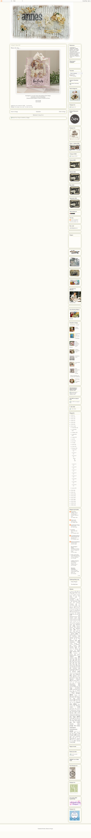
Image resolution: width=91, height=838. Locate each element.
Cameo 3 (78, 611)
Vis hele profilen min (74, 221)
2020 (72, 420)
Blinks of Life (73, 608)
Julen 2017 (74, 663)
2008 (72, 504)
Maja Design (77, 676)
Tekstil (71, 718)
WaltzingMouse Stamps (75, 738)
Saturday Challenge (73, 569)
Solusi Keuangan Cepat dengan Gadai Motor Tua (75, 571)
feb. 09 (74, 478)
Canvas (72, 613)
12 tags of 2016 (77, 593)
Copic (71, 615)
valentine (78, 732)
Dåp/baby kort (72, 637)
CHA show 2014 (76, 614)
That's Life (73, 520)
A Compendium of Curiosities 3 (75, 600)
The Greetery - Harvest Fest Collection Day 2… (74, 563)
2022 (72, 416)
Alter (70, 602)
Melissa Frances (75, 679)
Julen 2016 (77, 662)
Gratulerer (72, 642)
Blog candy (78, 608)
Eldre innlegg (62, 111)
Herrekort (72, 647)
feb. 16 (74, 472)
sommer (78, 708)
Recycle (72, 697)
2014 (72, 494)
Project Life (77, 695)
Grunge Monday (73, 643)
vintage (71, 735)
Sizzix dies (22, 107)
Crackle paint (73, 617)
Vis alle (79, 575)
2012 (72, 497)
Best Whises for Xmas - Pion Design (77, 371)
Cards (78, 613)
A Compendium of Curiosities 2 (75, 598)
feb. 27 (74, 452)
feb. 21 (74, 464)
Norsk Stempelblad (41, 97)
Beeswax (76, 606)
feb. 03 (74, 484)
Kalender (75, 668)
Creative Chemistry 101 (74, 619)
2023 (72, 415)
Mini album (74, 680)
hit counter (72, 755)
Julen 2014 (74, 661)
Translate (74, 76)
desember (74, 427)
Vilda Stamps (75, 733)
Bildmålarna (78, 607)
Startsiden (38, 111)
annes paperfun (74, 219)
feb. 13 (74, 475)
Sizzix (48, 98)
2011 (72, 499)
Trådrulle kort (76, 731)
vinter (73, 737)
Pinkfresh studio (77, 691)
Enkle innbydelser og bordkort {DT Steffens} (75, 376)
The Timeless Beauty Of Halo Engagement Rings (75, 550)
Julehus (77, 655)
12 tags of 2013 (75, 592)
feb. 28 (74, 449)
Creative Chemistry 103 (74, 621)
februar (74, 448)
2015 (72, 492)
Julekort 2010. (73, 658)
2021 (72, 418)
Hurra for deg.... (16, 48)
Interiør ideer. (76, 651)
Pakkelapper (73, 685)
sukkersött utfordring (75, 715)
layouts (74, 671)
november (74, 429)
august (73, 437)
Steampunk (78, 709)
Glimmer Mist (73, 640)
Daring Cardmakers (75, 541)
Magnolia (78, 674)
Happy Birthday (77, 328)
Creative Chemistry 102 (74, 620)
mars (73, 446)
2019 (72, 422)
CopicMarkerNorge (75, 535)
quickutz (78, 696)
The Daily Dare (74, 584)
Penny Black (72, 690)
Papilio (77, 686)
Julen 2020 (75, 665)
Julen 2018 (72, 664)
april (73, 444)
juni (73, 440)
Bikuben (71, 607)
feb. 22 (74, 455)
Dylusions (74, 636)
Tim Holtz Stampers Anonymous (75, 727)
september (74, 434)
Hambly (74, 645)
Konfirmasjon (72, 669)
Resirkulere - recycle (74, 324)
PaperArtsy (73, 511)
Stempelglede (75, 711)
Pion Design (48, 95)
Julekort (72, 656)
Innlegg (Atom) (41, 115)
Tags (74, 717)
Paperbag (72, 686)
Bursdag (73, 611)
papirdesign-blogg (75, 524)
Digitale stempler (72, 622)
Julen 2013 (77, 660)
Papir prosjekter (75, 688)
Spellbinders (73, 709)
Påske (73, 696)
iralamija (73, 529)
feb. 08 (74, 481)
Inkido (78, 650)
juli (73, 439)
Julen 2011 (72, 659)
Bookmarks (73, 609)
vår (77, 737)
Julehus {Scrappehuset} (77, 350)
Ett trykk (78, 638)
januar (73, 488)
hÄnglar (76, 649)
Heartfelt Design (73, 646)
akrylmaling (75, 601)
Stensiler (71, 712)
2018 (72, 424)
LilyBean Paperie (75, 560)
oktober (74, 432)
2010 (72, 501)
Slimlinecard (72, 708)
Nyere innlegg (14, 111)
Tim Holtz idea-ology (75, 720)
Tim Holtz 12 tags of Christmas (75, 719)
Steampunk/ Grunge (75, 710)
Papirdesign (75, 689)
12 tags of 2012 (73, 591)
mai (73, 442)
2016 (72, 490)
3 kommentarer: (29, 105)
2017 (72, 426)
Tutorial (71, 732)
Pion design (17, 107)
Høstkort (71, 650)
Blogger (51, 828)
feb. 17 (74, 469)
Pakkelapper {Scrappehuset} (77, 380)
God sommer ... (74, 526)
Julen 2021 (72, 667)
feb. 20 (74, 466)
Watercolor (73, 739)
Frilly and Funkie (75, 554)
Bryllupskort (77, 610)
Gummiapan (72, 644)
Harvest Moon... (74, 521)
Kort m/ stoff (77, 670)
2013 (72, 495)
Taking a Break (74, 542)
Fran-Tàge (75, 639)
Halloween (78, 644)
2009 (72, 503)
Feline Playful (74, 581)
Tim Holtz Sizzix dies (29, 107)
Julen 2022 (78, 667)
